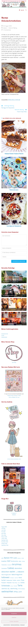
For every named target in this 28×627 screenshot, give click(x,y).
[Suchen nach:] (25, 10)
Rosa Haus (14, 583)
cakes (20, 561)
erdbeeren (20, 572)
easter (12, 571)
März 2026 (3, 535)
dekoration (5, 572)
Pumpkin (3, 583)
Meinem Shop (10, 395)
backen (5, 28)
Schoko (22, 583)
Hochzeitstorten (4, 334)
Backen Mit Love (10, 558)
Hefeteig (9, 100)
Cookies (10, 568)
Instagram (13, 513)
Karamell (16, 577)
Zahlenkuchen (4, 337)
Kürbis (14, 580)
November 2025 (4, 542)
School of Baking (13, 28)
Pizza (22, 580)
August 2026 (4, 527)
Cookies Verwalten (14, 621)
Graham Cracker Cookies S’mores (14, 153)
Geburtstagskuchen (6, 575)
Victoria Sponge (21, 588)
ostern (18, 580)
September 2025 (4, 545)
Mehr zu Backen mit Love (14, 397)
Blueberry (19, 558)
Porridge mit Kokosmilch (14, 226)
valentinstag (13, 589)
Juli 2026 (3, 528)
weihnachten (7, 591)
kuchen (3, 580)
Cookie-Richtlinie (6, 625)
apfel (2, 558)
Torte (20, 585)
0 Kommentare (7, 30)
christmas (16, 564)
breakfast (4, 561)
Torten (2, 335)
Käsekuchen (9, 580)
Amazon (15, 395)
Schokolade (17, 100)
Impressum (22, 625)
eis (16, 572)
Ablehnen (14, 617)
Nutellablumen (14, 190)
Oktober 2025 (4, 543)
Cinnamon (4, 568)
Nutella (13, 100)
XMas (16, 592)
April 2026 (3, 533)
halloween (5, 577)
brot (8, 561)
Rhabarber (9, 583)
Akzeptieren (14, 613)
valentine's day (5, 589)
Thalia (19, 395)
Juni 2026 (3, 530)
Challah (23, 561)
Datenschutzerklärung (15, 625)
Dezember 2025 (4, 540)
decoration (18, 568)
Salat (19, 582)
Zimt (20, 592)
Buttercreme (14, 561)
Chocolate (9, 565)
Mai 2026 (3, 532)
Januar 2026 (4, 538)
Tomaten (15, 586)
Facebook (14, 515)
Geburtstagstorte (16, 575)
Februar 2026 (4, 537)
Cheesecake (4, 565)
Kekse (20, 578)
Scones (11, 586)
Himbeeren (12, 577)
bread (23, 558)
